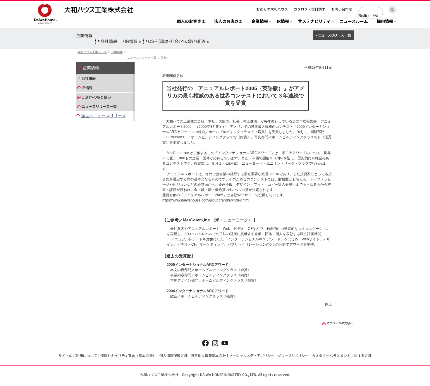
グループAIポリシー (293, 355)
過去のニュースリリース (103, 115)
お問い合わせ (341, 8)
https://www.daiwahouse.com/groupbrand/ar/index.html (205, 200)
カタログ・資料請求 (309, 8)
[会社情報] (105, 78)
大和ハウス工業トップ (92, 52)
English (364, 15)
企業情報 (117, 52)
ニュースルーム (354, 21)
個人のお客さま (191, 21)
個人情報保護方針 (173, 355)
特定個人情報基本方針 (208, 355)
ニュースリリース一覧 (141, 57)
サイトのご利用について (78, 355)
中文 (376, 15)
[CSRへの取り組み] (105, 97)
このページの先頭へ (338, 323)
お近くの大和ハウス (272, 8)
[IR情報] (105, 87)
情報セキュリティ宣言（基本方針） (128, 355)
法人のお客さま (228, 21)
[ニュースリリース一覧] (105, 106)
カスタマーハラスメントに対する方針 (341, 355)
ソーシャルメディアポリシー (251, 355)
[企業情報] (105, 68)
